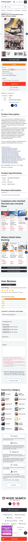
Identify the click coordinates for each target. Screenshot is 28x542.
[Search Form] (22, 2)
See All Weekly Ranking (13, 268)
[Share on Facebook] (15, 105)
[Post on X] (12, 105)
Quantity (4, 78)
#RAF (2, 110)
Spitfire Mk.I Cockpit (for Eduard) (9, 148)
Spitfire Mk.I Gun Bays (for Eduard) (10, 152)
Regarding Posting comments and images (18, 287)
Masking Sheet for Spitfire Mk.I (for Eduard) (12, 160)
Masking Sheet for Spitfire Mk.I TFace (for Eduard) (13, 158)
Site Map (20, 529)
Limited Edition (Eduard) (15, 99)
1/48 (10, 97)
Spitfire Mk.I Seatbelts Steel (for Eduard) (11, 157)
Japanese (10, 167)
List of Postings (8, 284)
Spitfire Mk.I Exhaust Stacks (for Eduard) (11, 151)
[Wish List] (17, 2)
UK (8, 180)
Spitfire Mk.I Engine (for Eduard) (9, 161)
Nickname (5, 337)
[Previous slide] (1, 34)
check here (8, 448)
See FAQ (13, 485)
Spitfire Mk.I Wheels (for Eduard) (9, 149)
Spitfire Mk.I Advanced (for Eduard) (10, 162)
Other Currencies (5, 71)
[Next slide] (27, 34)
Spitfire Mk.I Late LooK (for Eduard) (10, 155)
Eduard (10, 95)
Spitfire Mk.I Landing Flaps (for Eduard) (11, 156)
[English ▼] (14, 2)
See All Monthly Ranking (13, 271)
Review (4, 345)
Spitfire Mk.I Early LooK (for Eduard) (10, 153)
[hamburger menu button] (25, 2)
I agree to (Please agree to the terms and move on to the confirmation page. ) (15, 373)
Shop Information (20, 527)
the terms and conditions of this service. (14, 372)
